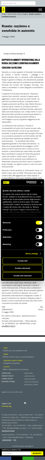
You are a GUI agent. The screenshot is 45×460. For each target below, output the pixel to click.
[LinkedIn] (22, 395)
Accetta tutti (22, 261)
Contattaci (6, 373)
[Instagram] (18, 395)
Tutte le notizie (12, 14)
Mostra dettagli (32, 254)
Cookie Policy (7, 379)
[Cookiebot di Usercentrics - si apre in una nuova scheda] (27, 182)
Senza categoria (23, 14)
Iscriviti (37, 453)
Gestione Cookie (8, 381)
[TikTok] (31, 395)
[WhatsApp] (27, 395)
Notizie (4, 14)
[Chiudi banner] (41, 182)
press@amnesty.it (8, 326)
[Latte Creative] (30, 403)
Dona (5, 348)
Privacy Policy (8, 376)
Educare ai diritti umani (13, 360)
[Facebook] (4, 395)
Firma (5, 354)
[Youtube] (13, 395)
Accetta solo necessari (22, 276)
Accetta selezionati (22, 268)
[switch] (39, 230)
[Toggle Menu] (40, 10)
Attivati (6, 367)
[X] (8, 395)
